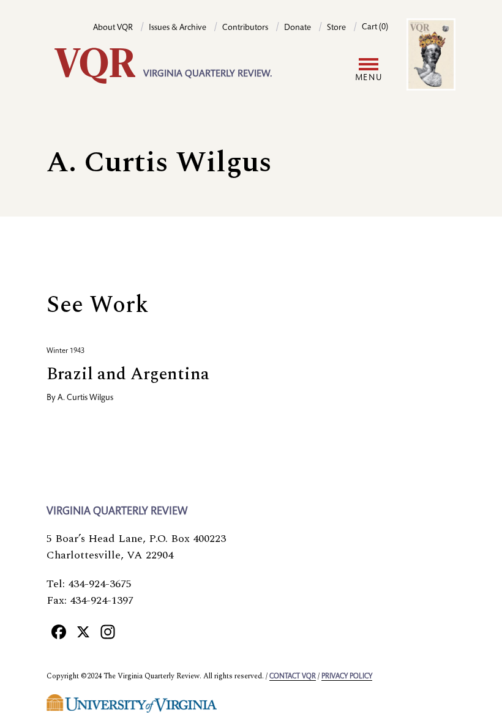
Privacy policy (346, 676)
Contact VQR (292, 676)
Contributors (245, 28)
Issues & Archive (177, 28)
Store (336, 28)
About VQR (113, 28)
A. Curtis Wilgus (85, 398)
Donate (297, 28)
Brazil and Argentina (128, 374)
